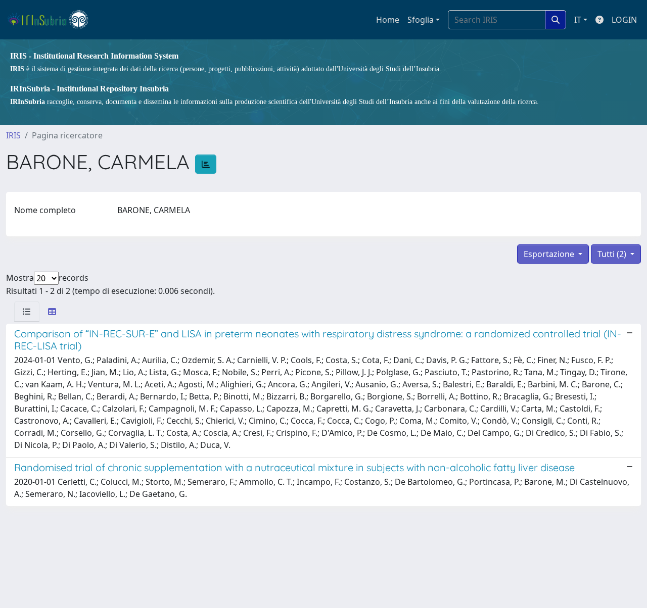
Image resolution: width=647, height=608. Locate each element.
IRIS (13, 135)
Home (387, 19)
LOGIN (624, 19)
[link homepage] (52, 20)
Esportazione (550, 254)
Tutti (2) (612, 254)
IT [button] (577, 19)
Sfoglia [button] (420, 19)
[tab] (26, 311)
